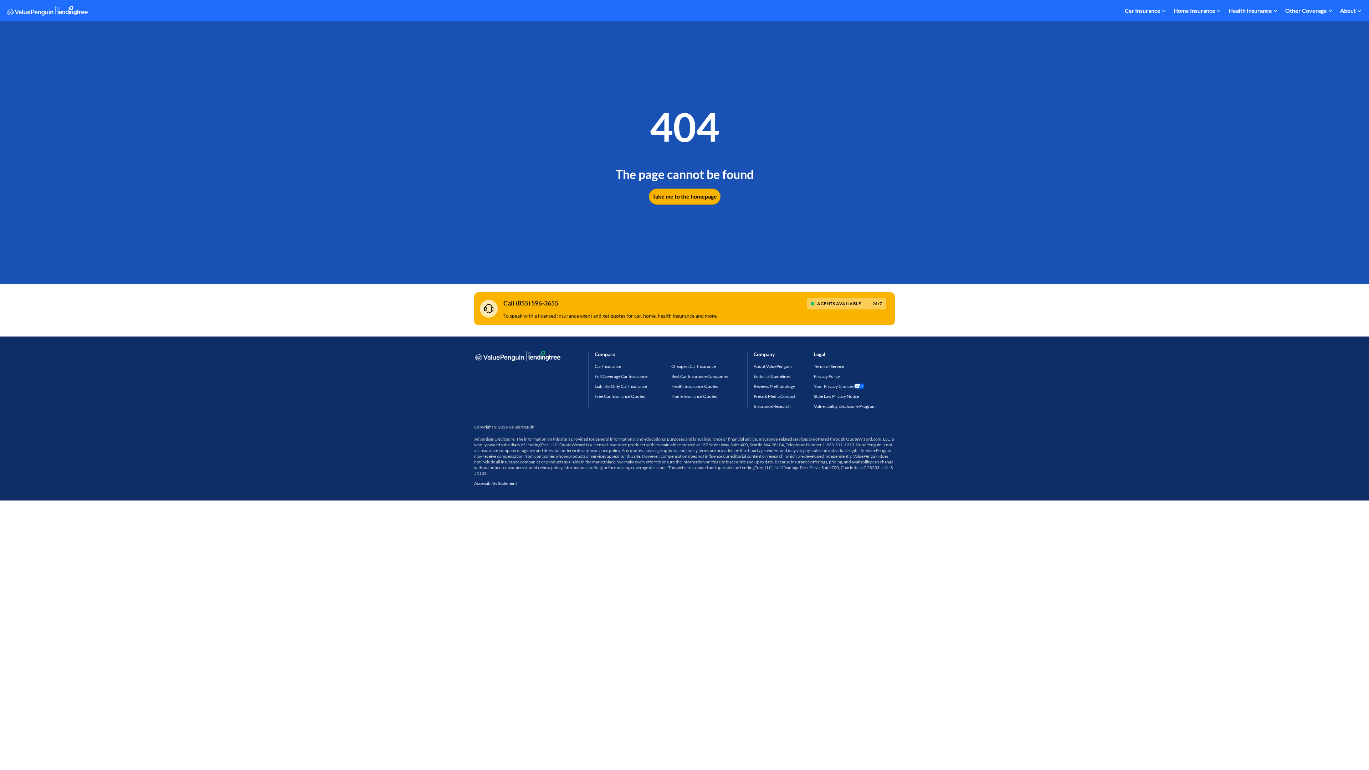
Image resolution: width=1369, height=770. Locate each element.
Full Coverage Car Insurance (621, 376)
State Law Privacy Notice (836, 396)
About (1348, 10)
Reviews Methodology (774, 386)
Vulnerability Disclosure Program (845, 406)
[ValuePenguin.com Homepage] (47, 12)
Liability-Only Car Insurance (621, 386)
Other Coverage (1306, 10)
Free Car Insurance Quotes (620, 396)
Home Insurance (1194, 10)
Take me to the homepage (684, 196)
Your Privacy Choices (833, 386)
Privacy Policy (827, 376)
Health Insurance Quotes (694, 386)
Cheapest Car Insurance (693, 366)
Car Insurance (1142, 10)
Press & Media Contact (774, 396)
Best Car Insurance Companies (699, 376)
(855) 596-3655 (537, 303)
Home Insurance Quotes (694, 396)
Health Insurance (1250, 10)
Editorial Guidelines (772, 376)
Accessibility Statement (495, 483)
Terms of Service (829, 366)
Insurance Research (772, 406)
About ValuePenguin (773, 366)
